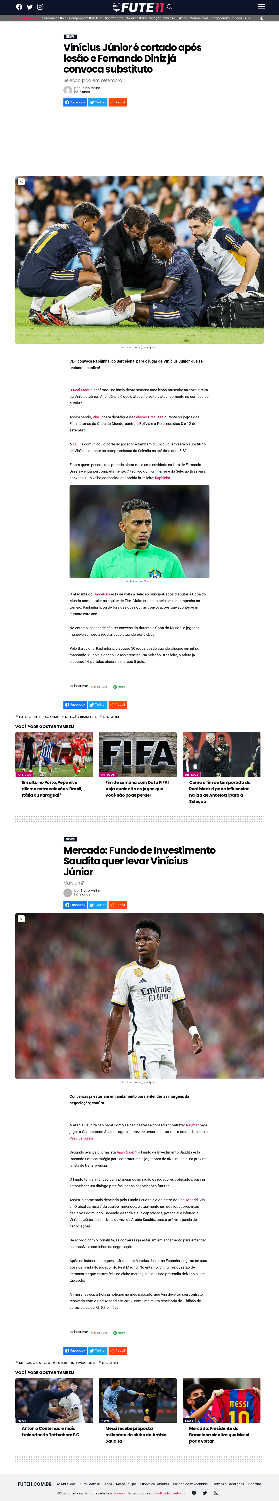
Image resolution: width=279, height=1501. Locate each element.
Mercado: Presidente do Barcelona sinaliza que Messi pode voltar (219, 1435)
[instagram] (216, 1493)
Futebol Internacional (193, 18)
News (22, 1421)
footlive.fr (162, 1493)
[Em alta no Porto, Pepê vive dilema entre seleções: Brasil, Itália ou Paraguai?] (54, 754)
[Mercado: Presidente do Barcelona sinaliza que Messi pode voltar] (221, 1400)
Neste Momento (26, 18)
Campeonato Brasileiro (85, 18)
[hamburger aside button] (261, 7)
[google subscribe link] (99, 687)
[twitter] (205, 1493)
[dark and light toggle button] (262, 18)
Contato (254, 1484)
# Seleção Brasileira (79, 717)
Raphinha (162, 478)
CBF (76, 444)
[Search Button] (169, 7)
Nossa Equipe (126, 1484)
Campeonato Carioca (226, 18)
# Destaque (109, 717)
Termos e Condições (228, 1484)
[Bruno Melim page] (67, 90)
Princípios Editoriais (154, 1484)
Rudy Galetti (126, 1152)
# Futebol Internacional (37, 717)
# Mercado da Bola (32, 1363)
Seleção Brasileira (162, 18)
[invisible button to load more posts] (17, 1473)
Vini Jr (98, 417)
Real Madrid (83, 390)
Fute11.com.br (90, 1484)
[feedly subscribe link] (118, 687)
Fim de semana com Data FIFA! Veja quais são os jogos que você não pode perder (137, 789)
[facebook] (193, 1493)
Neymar (192, 1125)
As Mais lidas (66, 1484)
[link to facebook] (19, 9)
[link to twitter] (30, 9)
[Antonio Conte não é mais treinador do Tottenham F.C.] (54, 1400)
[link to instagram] (40, 9)
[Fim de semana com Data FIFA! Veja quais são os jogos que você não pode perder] (138, 754)
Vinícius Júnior (82, 1138)
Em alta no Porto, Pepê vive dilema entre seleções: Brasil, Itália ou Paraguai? (52, 789)
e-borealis (118, 1493)
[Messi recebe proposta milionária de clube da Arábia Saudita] (138, 1400)
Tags (108, 1484)
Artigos (24, 775)
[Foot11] (138, 7)
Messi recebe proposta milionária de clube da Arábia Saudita (136, 1435)
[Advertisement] (139, 143)
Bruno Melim (90, 88)
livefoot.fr (179, 1493)
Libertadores (114, 18)
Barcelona (102, 594)
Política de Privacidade (190, 1484)
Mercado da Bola (54, 18)
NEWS (70, 37)
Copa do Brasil (136, 18)
